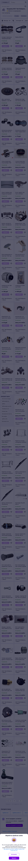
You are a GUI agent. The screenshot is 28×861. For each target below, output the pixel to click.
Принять (14, 858)
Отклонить (14, 854)
